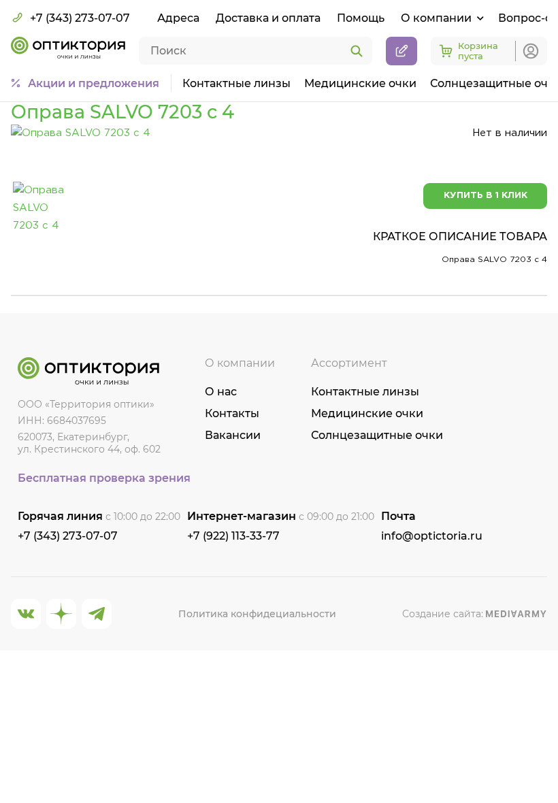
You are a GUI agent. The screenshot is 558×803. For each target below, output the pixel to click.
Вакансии (233, 435)
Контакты (232, 413)
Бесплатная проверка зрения (104, 478)
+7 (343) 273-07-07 (80, 18)
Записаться (401, 51)
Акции (93, 83)
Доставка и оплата (268, 18)
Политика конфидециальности (257, 614)
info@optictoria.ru (431, 535)
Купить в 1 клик (485, 195)
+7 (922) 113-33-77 (233, 535)
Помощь (360, 18)
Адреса (178, 18)
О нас (221, 391)
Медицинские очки (360, 83)
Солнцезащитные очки (377, 435)
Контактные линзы (236, 83)
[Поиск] (356, 52)
